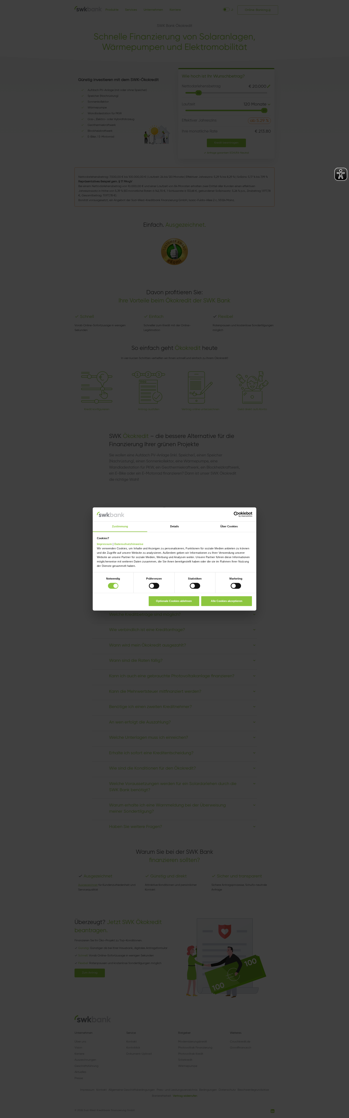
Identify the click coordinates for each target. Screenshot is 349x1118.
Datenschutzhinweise (128, 544)
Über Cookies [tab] (229, 526)
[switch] (154, 586)
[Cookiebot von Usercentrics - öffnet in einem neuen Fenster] (236, 514)
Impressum (104, 544)
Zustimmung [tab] (120, 526)
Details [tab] (174, 526)
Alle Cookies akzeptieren (226, 600)
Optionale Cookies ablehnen (174, 600)
